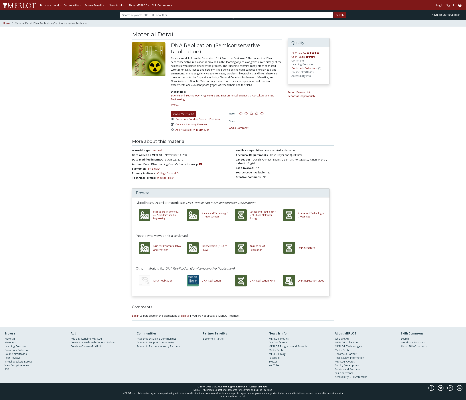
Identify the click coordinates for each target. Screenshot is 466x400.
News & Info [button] (116, 5)
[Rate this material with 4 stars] (257, 113)
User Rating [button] (298, 56)
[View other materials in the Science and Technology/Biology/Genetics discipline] (290, 215)
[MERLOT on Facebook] (431, 389)
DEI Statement (358, 377)
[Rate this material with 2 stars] (247, 113)
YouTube (274, 365)
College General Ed (168, 173)
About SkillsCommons (414, 346)
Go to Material (182, 114)
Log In (439, 5)
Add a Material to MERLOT (86, 338)
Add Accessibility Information (192, 129)
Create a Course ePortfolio (86, 346)
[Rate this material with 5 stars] (262, 113)
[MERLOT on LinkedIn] (450, 389)
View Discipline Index (17, 365)
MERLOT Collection (346, 342)
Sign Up (450, 5)
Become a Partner (213, 338)
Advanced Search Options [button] (445, 14)
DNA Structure (306, 247)
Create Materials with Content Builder (93, 342)
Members (10, 342)
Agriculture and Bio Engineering (166, 215)
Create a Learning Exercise (191, 124)
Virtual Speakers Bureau (19, 361)
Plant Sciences (215, 215)
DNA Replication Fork (262, 280)
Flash (171, 177)
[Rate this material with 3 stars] (252, 113)
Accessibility (342, 377)
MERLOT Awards (345, 361)
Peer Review (298, 53)
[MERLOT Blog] (459, 389)
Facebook (274, 357)
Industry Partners (170, 346)
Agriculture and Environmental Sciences (226, 95)
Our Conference (278, 342)
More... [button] (175, 104)
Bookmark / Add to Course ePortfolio (197, 119)
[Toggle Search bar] (233, 18)
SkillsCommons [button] (161, 5)
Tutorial (157, 150)
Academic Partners (148, 346)
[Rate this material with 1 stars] (241, 113)
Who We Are (342, 338)
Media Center (277, 350)
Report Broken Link (299, 92)
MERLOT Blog (277, 354)
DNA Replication (163, 280)
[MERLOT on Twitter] (441, 389)
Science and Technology (185, 95)
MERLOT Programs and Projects (288, 346)
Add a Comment (238, 128)
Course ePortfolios (16, 354)
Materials (10, 338)
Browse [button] (44, 5)
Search (340, 15)
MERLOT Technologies (348, 346)
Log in (135, 315)
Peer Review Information (349, 357)
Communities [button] (71, 5)
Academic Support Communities (156, 342)
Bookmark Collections (304, 68)
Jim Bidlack (153, 168)
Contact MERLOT (258, 386)
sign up (185, 315)
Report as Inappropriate (302, 96)
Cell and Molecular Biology (263, 215)
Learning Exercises (15, 346)
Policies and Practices (347, 369)
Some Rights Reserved (234, 386)
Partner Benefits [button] (94, 5)
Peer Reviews (12, 357)
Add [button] (56, 5)
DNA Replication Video (311, 280)
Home (6, 23)
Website (162, 177)
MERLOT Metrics (279, 338)
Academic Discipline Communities (156, 338)
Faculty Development (347, 365)
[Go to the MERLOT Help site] (460, 5)
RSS (7, 369)
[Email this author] (200, 164)
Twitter (273, 361)
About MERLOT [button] (138, 5)
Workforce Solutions (413, 342)
